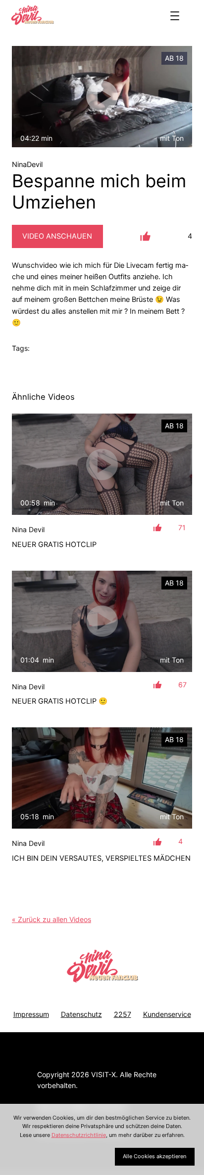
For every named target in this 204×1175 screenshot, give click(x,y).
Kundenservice (167, 1014)
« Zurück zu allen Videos (51, 919)
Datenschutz (81, 1014)
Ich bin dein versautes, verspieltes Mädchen (101, 858)
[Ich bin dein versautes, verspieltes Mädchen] (102, 778)
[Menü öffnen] (174, 15)
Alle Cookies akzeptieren (154, 1156)
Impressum (31, 1014)
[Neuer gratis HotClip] (102, 464)
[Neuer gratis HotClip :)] (102, 621)
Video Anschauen (57, 236)
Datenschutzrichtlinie (78, 1135)
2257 (122, 1014)
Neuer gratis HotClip (54, 544)
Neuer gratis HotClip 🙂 (59, 701)
